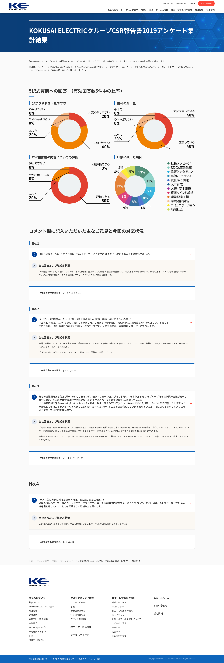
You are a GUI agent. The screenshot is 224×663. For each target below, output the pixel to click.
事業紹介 (33, 623)
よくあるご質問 (119, 623)
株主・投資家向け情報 (181, 9)
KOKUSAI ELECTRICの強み (41, 606)
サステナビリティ (79, 602)
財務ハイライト (119, 602)
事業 (73, 606)
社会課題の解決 (78, 614)
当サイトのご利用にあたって (62, 659)
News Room (181, 3)
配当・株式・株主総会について (126, 619)
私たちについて (115, 9)
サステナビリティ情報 (136, 9)
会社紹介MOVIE (36, 639)
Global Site (168, 3)
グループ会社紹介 (37, 627)
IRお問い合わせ (119, 635)
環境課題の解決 (78, 610)
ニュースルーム (161, 597)
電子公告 (116, 627)
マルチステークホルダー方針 (89, 659)
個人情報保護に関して (38, 659)
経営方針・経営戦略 (38, 619)
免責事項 (116, 631)
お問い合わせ (206, 3)
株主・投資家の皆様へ (122, 610)
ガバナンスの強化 (79, 619)
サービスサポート (80, 634)
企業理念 (33, 614)
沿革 (31, 635)
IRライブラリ (118, 614)
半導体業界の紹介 (37, 631)
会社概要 (199, 9)
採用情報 (210, 9)
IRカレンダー (118, 606)
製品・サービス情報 (158, 9)
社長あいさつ (35, 602)
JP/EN (192, 3)
